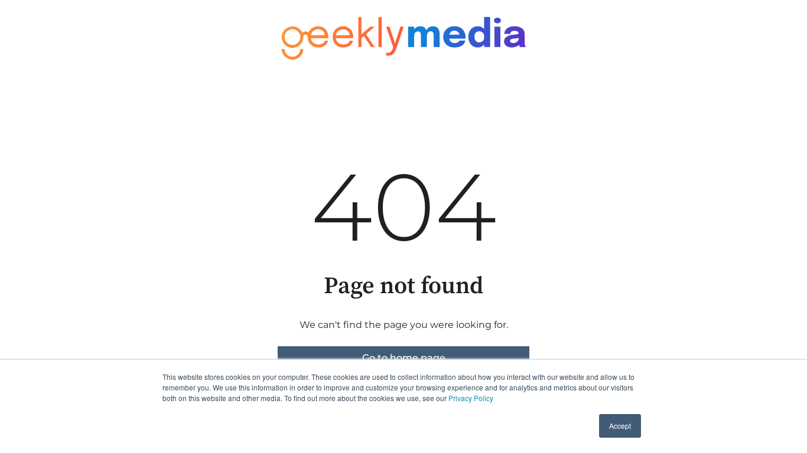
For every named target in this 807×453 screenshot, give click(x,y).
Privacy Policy (470, 398)
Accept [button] (620, 426)
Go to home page (403, 357)
